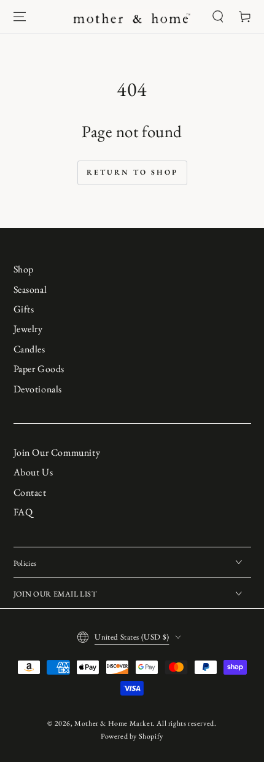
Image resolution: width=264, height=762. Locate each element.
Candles (29, 349)
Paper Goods (39, 368)
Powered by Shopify (132, 736)
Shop (24, 269)
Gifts (24, 309)
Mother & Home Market (113, 723)
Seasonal (30, 289)
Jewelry (28, 328)
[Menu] (19, 16)
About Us (33, 472)
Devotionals (38, 389)
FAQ (23, 512)
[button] (217, 16)
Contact (30, 492)
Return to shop (132, 172)
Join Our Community (57, 452)
